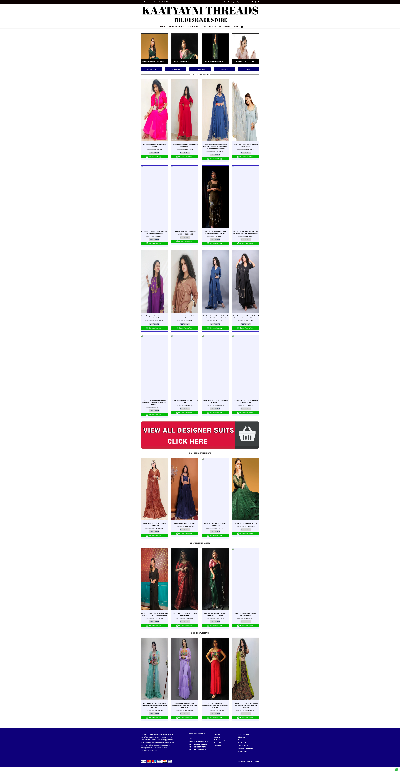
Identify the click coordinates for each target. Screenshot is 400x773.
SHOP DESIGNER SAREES (198, 744)
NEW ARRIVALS (175, 26)
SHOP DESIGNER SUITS (197, 747)
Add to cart (154, 153)
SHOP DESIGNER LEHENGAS (199, 741)
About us (217, 737)
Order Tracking (229, 2)
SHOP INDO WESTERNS (197, 750)
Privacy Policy (243, 751)
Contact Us (242, 743)
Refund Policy (243, 746)
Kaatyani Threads (253, 761)
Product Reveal (219, 743)
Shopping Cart (243, 734)
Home (162, 26)
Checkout (241, 737)
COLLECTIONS (208, 26)
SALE (236, 26)
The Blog (217, 734)
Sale (190, 738)
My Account (241, 2)
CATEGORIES (192, 26)
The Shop (217, 746)
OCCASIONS (224, 26)
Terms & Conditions (245, 748)
